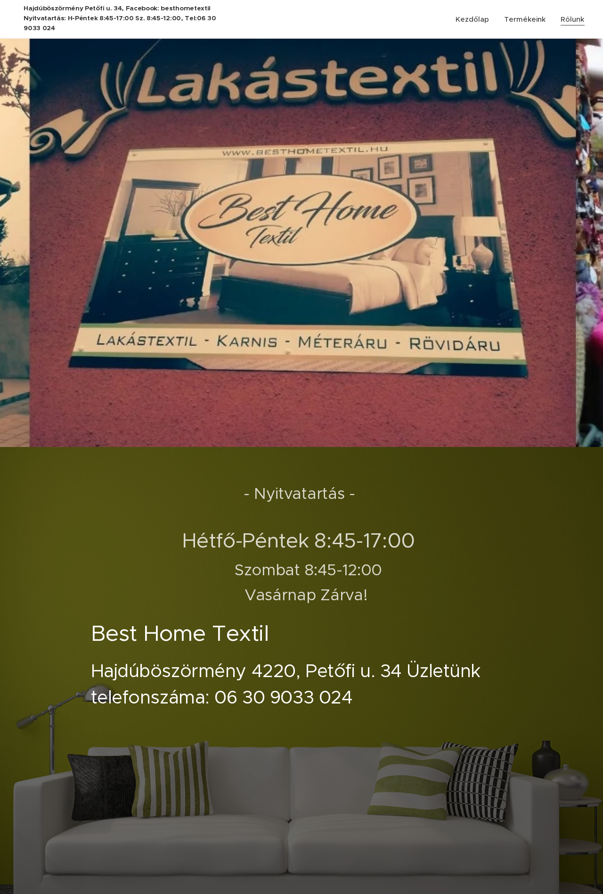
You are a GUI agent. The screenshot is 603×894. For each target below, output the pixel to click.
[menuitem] (475, 19)
